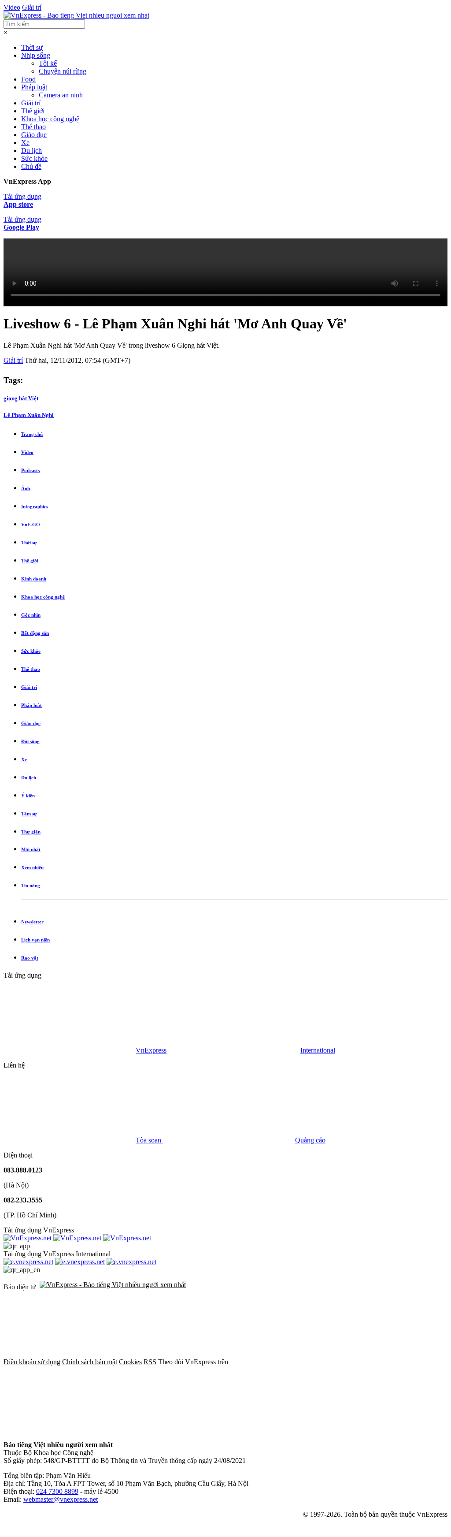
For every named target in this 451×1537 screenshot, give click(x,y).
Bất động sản (35, 633)
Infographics (34, 506)
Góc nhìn (31, 615)
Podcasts (30, 470)
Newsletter (32, 921)
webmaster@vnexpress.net (60, 1499)
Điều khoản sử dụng (32, 1362)
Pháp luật (34, 87)
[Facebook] (296, 1362)
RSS (150, 1362)
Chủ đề (31, 166)
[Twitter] (70, 1429)
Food (28, 79)
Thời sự (32, 47)
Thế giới (32, 111)
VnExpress (151, 1050)
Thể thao (33, 126)
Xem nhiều (32, 867)
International (317, 1050)
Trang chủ (32, 434)
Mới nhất (31, 849)
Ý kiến (28, 795)
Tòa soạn (149, 1140)
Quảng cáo (310, 1140)
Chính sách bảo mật (89, 1362)
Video (12, 7)
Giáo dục (34, 134)
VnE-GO (30, 524)
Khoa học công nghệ (50, 119)
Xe (25, 142)
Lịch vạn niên (35, 939)
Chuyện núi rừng (62, 71)
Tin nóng (30, 885)
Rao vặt (29, 957)
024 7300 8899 (57, 1491)
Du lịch (31, 150)
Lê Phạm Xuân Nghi (29, 415)
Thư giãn (31, 831)
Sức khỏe (34, 158)
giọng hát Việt (21, 398)
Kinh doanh (33, 578)
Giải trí (31, 7)
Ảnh (25, 488)
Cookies (130, 1362)
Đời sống (30, 741)
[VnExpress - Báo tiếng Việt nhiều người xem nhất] (76, 15)
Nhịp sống (35, 55)
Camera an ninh (61, 95)
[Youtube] (203, 1429)
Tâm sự (29, 813)
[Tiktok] (337, 1429)
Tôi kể (48, 63)
